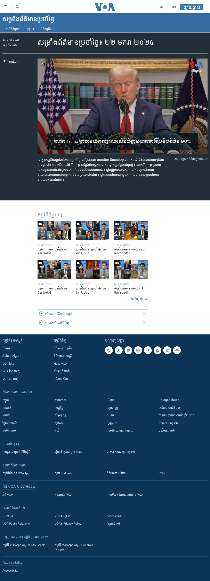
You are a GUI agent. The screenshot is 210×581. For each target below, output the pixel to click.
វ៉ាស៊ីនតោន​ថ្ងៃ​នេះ (11, 356)
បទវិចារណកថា (167, 430)
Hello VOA (60, 363)
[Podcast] (167, 350)
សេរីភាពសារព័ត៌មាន (169, 407)
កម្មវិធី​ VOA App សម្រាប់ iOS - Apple (24, 545)
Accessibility (114, 516)
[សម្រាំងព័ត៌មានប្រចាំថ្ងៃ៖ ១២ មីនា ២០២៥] (131, 230)
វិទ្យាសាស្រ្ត (112, 407)
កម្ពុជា (5, 400)
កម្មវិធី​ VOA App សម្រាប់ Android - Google (75, 547)
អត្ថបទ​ (30, 29)
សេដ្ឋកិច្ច (59, 407)
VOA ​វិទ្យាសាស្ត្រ (11, 371)
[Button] (10, 62)
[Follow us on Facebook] (109, 350)
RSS (161, 473)
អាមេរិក (6, 415)
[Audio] (161, 7)
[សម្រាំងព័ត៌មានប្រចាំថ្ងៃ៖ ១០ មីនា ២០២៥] (92, 269)
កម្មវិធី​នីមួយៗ (13, 29)
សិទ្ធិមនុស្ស (60, 415)
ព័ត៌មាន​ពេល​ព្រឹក (63, 348)
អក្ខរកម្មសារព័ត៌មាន (169, 400)
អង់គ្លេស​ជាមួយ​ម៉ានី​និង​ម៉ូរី (16, 452)
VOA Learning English (121, 452)
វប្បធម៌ (110, 415)
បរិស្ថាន (111, 400)
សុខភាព (59, 423)
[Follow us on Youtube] (128, 350)
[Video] (174, 7)
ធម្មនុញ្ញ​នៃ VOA (63, 494)
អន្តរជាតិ (6, 407)
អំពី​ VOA (7, 494)
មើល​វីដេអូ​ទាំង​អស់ (139, 299)
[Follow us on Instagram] (138, 350)
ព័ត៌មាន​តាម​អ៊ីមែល (117, 473)
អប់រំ (57, 430)
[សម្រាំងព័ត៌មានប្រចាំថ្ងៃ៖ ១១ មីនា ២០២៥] (54, 269)
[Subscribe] (177, 350)
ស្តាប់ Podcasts (64, 473)
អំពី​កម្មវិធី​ (46, 29)
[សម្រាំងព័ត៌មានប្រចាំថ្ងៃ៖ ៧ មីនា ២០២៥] (131, 269)
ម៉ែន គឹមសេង (9, 45)
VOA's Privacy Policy (68, 523)
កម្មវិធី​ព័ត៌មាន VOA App (16, 473)
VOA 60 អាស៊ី (10, 378)
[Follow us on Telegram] (148, 350)
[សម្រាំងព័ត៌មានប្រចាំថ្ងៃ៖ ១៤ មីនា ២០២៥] (54, 230)
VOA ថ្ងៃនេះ (8, 363)
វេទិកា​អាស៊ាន (61, 378)
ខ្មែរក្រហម (112, 423)
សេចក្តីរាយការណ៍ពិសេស (120, 430)
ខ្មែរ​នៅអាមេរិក (9, 423)
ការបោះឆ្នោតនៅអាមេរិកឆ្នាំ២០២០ (176, 415)
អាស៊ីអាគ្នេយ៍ (9, 430)
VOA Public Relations (16, 523)
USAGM (7, 516)
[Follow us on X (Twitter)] (118, 350)
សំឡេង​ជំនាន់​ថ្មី (62, 371)
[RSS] (157, 350)
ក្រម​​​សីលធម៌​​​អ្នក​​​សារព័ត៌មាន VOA (125, 494)
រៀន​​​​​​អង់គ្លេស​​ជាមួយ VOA (68, 452)
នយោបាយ (60, 400)
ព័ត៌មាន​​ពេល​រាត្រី (63, 356)
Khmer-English (168, 423)
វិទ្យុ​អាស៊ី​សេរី (113, 523)
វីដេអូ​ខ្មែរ (6, 348)
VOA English (63, 516)
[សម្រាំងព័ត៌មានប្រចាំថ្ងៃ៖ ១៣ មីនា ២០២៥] (92, 230)
